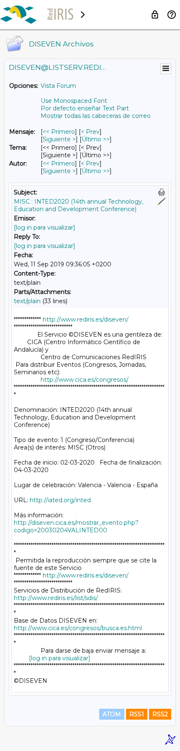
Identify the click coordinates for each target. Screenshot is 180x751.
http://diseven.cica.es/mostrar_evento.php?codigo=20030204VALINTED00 (76, 526)
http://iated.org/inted (60, 500)
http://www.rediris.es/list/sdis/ (56, 598)
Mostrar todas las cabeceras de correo (96, 116)
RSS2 (160, 714)
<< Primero (59, 131)
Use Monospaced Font (74, 101)
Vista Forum (58, 85)
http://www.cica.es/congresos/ (85, 379)
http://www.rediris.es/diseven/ (86, 319)
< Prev (90, 131)
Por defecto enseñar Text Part (85, 108)
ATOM (112, 714)
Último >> (96, 139)
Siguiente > (59, 139)
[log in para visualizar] (44, 227)
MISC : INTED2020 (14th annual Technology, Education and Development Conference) (78, 205)
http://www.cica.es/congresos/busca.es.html (78, 628)
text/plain (27, 301)
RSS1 (136, 714)
